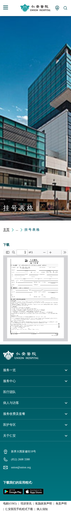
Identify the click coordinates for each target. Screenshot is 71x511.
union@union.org (21, 467)
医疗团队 (9, 392)
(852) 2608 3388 (20, 459)
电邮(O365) (10, 503)
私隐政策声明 (43, 503)
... (17, 229)
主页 (6, 229)
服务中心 (9, 381)
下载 (6, 244)
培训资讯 (26, 503)
